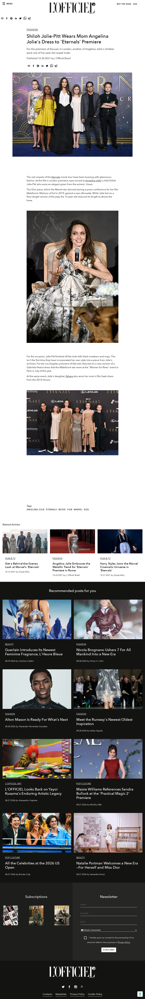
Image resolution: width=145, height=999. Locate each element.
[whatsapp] (25, 19)
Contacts (47, 994)
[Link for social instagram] (75, 987)
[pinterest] (11, 19)
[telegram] (29, 19)
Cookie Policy (95, 994)
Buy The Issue (124, 4)
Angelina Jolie (93, 180)
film (69, 509)
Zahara (69, 376)
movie (62, 509)
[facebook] (7, 19)
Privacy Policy (124, 942)
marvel (78, 509)
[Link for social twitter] (63, 987)
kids (86, 509)
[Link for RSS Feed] (81, 987)
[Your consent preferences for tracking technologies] (140, 994)
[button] (69, 916)
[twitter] (20, 19)
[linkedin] (16, 19)
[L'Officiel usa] (72, 8)
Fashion (32, 29)
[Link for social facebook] (69, 987)
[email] (2, 19)
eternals (51, 509)
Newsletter (61, 994)
